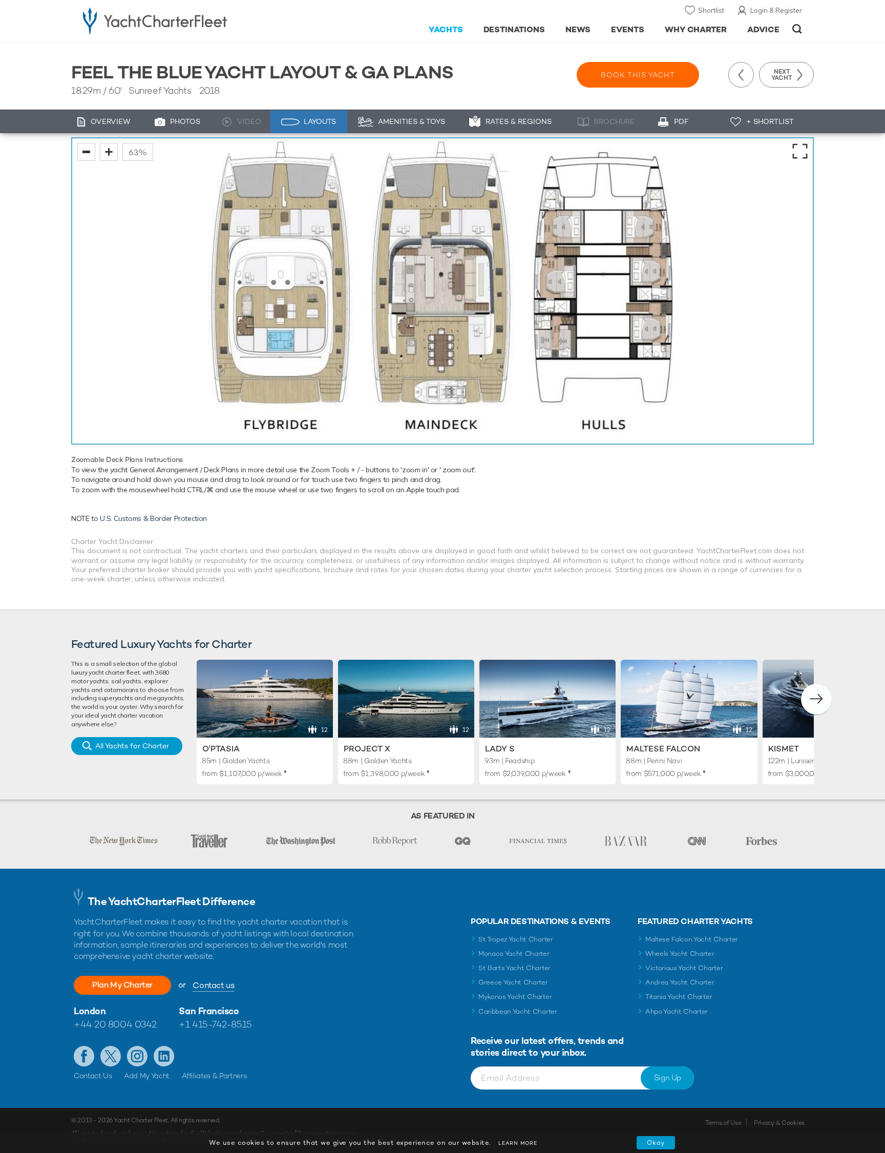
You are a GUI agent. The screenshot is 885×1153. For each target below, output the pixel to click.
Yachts (446, 29)
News (578, 29)
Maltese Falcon (663, 748)
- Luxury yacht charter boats (187, 20)
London (90, 1011)
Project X (367, 748)
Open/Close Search (797, 29)
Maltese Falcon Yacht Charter (691, 939)
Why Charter (696, 29)
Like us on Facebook (84, 1056)
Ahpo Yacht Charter (676, 1011)
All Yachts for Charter (132, 745)
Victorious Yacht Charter (684, 967)
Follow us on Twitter (110, 1056)
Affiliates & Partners (214, 1075)
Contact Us (93, 1075)
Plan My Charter (122, 984)
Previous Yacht (741, 75)
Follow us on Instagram (137, 1056)
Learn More (517, 1143)
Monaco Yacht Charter (514, 953)
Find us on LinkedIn (164, 1056)
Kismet (783, 748)
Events (627, 29)
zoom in (109, 152)
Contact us (213, 985)
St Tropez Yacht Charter (515, 939)
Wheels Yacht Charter (679, 953)
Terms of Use (723, 1123)
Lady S (500, 748)
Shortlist (711, 10)
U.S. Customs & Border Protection (153, 518)
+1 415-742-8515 (215, 1024)
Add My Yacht (147, 1075)
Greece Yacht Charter (513, 982)
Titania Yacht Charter (678, 996)
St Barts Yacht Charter (514, 967)
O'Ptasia (221, 748)
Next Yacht (781, 75)
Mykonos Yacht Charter (515, 996)
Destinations (514, 29)
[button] (816, 699)
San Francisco (209, 1011)
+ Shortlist (770, 121)
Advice (763, 29)
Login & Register (776, 10)
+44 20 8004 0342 (115, 1024)
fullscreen (800, 151)
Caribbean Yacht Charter (517, 1011)
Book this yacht (638, 74)
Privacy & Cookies (779, 1123)
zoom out (86, 152)
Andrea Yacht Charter (679, 982)
